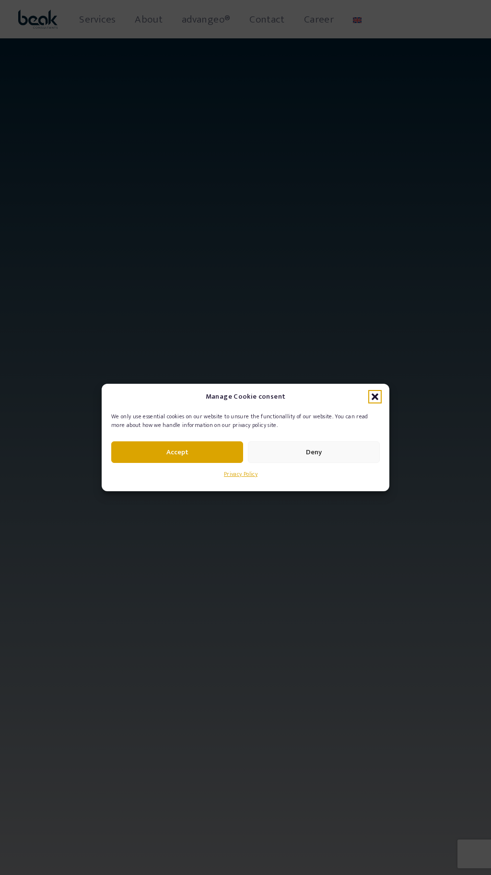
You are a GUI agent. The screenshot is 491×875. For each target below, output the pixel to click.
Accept (177, 452)
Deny (314, 452)
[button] (375, 397)
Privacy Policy (240, 474)
